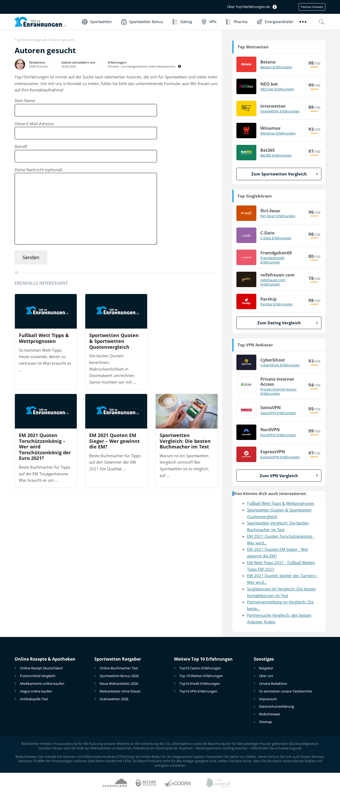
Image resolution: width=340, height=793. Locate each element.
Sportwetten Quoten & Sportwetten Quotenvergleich (114, 341)
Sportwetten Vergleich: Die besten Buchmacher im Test (185, 441)
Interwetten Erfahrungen (280, 111)
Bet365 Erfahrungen (276, 155)
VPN (212, 21)
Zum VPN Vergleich (279, 475)
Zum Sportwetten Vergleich (279, 174)
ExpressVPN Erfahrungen (280, 457)
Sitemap (265, 721)
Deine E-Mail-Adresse (34, 123)
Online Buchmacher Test (119, 668)
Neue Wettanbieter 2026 (119, 683)
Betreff (21, 146)
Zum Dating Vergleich (279, 322)
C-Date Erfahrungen (275, 238)
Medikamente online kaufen (42, 683)
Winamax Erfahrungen (278, 133)
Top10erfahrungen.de (31, 39)
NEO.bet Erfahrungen (277, 89)
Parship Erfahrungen (276, 304)
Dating (186, 21)
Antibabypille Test (34, 699)
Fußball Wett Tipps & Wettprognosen (44, 338)
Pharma (241, 21)
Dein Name (25, 100)
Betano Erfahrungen (276, 67)
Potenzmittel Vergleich (38, 675)
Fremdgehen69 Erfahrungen (272, 260)
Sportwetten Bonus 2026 (119, 675)
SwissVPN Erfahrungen (278, 413)
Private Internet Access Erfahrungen (278, 391)
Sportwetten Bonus (146, 21)
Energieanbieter (279, 21)
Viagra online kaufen (36, 691)
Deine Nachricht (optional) (38, 169)
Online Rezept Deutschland (41, 668)
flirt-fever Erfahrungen (277, 216)
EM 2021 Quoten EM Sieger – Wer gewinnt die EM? (114, 441)
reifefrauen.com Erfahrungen (272, 282)
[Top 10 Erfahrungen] (46, 22)
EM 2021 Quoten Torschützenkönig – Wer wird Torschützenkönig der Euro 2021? (45, 447)
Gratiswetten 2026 (114, 699)
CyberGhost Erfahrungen (280, 365)
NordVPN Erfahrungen (278, 435)
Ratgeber (266, 668)
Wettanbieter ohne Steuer (120, 691)
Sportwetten (101, 21)
